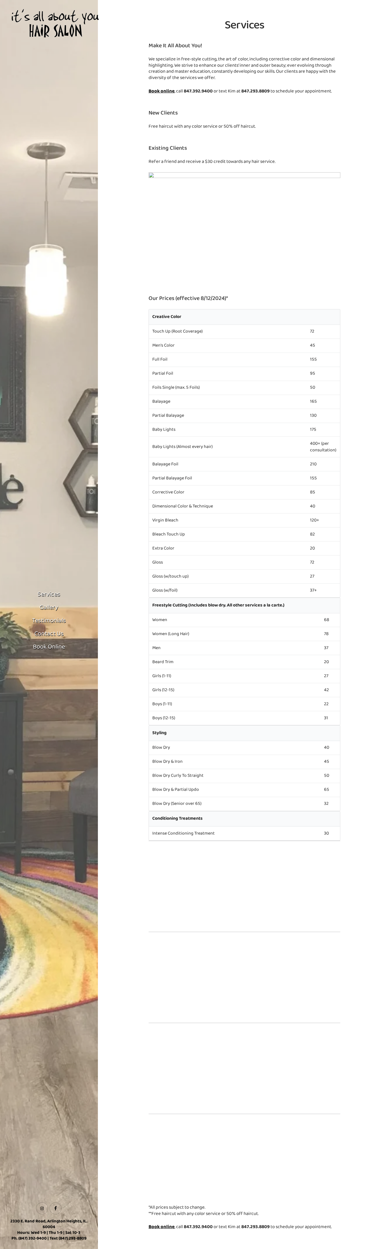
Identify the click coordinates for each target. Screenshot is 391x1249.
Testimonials (49, 620)
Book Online (49, 647)
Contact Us (49, 634)
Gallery (49, 607)
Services (48, 594)
